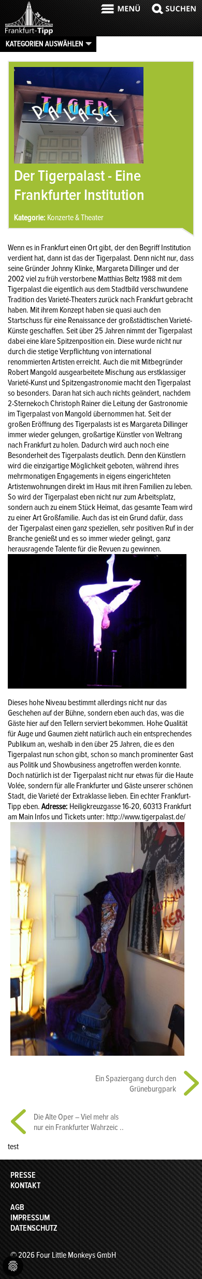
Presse (23, 1175)
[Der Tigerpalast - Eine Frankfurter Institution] (78, 161)
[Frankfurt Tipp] (29, 34)
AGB (17, 1207)
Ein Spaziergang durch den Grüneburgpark (135, 1083)
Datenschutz (33, 1228)
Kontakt (25, 1185)
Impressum (30, 1218)
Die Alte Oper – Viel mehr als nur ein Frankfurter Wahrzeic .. (79, 1122)
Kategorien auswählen (44, 43)
